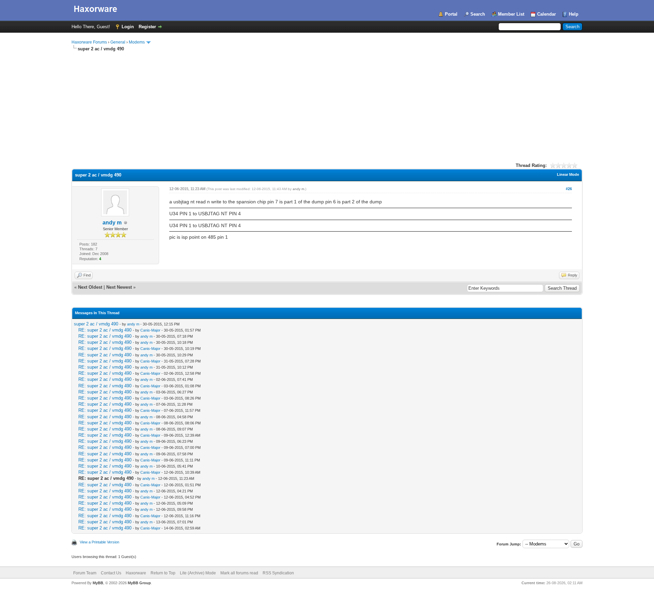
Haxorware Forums (89, 42)
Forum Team (84, 573)
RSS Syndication (278, 573)
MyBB (98, 583)
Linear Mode (568, 174)
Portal (451, 14)
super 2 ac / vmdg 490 (96, 323)
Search (477, 14)
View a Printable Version (99, 542)
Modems (137, 42)
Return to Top (163, 573)
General (117, 42)
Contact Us (111, 573)
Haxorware (136, 573)
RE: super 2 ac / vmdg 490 (104, 330)
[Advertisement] (327, 103)
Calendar (546, 14)
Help (573, 14)
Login (128, 26)
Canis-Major (150, 330)
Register (147, 26)
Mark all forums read (239, 573)
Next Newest (119, 287)
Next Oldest (90, 287)
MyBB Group (139, 583)
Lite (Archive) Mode (198, 573)
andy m (112, 222)
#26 (569, 189)
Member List (511, 14)
